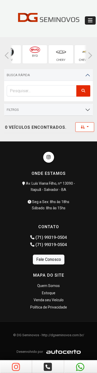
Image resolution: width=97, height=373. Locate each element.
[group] (34, 54)
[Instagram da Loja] (16, 367)
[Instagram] (48, 157)
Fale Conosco (48, 259)
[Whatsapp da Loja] (80, 367)
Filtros (13, 110)
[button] (7, 55)
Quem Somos (48, 286)
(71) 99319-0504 (50, 237)
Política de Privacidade (48, 307)
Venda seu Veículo (49, 300)
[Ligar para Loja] (48, 367)
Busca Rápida (18, 75)
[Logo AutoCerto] (62, 352)
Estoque (48, 293)
